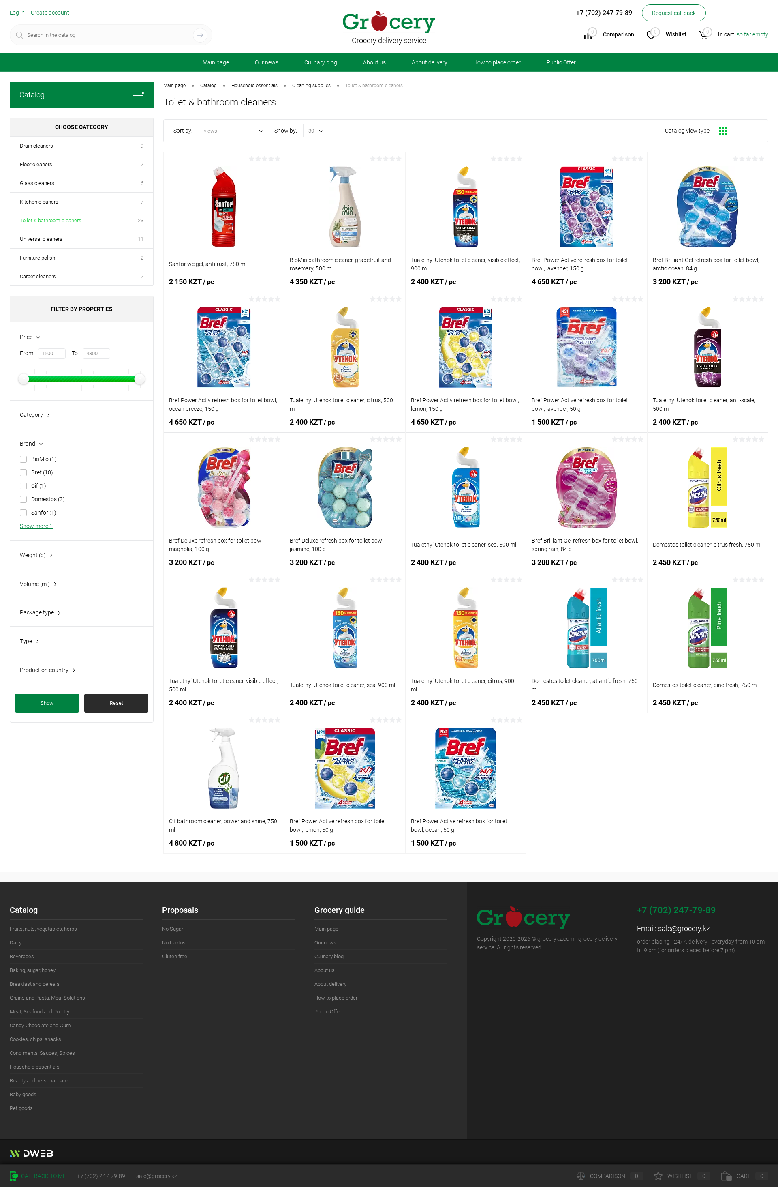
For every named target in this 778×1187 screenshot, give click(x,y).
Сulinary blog (320, 62)
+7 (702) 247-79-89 (101, 1176)
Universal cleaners (41, 239)
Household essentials (35, 1067)
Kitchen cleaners (39, 202)
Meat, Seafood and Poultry (39, 1012)
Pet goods (21, 1108)
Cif (38, 486)
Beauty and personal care (39, 1081)
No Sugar (172, 929)
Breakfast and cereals (35, 984)
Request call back (674, 13)
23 (140, 220)
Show (47, 703)
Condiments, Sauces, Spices (42, 1053)
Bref (42, 472)
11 (140, 239)
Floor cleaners (36, 164)
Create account (50, 12)
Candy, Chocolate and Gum (40, 1025)
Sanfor (43, 512)
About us (374, 62)
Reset (116, 703)
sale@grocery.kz (684, 928)
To (75, 353)
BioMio (44, 459)
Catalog (32, 94)
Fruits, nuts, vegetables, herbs (43, 929)
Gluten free (174, 956)
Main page (216, 62)
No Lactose (175, 943)
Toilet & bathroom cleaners (50, 220)
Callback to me (43, 1176)
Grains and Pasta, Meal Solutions (47, 998)
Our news (266, 62)
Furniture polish (37, 258)
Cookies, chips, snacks (35, 1039)
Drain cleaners (36, 146)
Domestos (48, 499)
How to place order (497, 62)
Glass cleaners (37, 183)
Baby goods (23, 1094)
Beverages (22, 956)
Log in (17, 12)
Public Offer (561, 62)
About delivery (429, 62)
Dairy (15, 943)
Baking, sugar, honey (33, 970)
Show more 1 (36, 526)
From (26, 353)
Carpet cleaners (38, 276)
